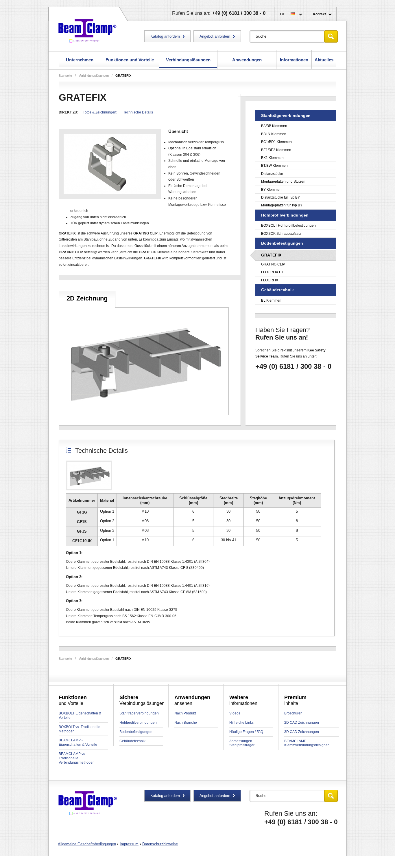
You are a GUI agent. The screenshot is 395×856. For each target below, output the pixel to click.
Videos (234, 713)
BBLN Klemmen (273, 134)
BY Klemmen (271, 190)
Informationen (294, 59)
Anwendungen (247, 59)
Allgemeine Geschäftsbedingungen (87, 844)
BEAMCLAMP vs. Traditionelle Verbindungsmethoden (77, 758)
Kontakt (319, 14)
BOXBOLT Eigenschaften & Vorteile (80, 715)
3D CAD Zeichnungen (301, 732)
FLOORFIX (269, 280)
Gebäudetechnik (132, 741)
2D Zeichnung (87, 298)
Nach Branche (185, 723)
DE (282, 14)
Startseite (65, 75)
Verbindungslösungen (188, 59)
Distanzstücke (272, 174)
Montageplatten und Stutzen (283, 181)
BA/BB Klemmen (274, 126)
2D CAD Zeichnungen (301, 723)
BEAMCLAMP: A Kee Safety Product (87, 29)
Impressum (129, 844)
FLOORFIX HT (272, 272)
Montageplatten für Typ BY (281, 205)
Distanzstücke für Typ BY (280, 197)
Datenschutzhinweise (160, 844)
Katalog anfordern (165, 36)
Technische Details (138, 112)
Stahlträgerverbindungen (139, 713)
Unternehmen (79, 59)
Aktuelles (324, 59)
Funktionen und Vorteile (130, 59)
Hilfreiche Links (241, 723)
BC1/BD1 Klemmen (276, 142)
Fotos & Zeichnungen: (100, 112)
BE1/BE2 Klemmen (276, 150)
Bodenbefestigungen (135, 732)
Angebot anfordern (215, 36)
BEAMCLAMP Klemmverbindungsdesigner (306, 743)
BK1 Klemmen (272, 158)
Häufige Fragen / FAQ (246, 732)
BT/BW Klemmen (274, 166)
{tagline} (87, 803)
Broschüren (293, 713)
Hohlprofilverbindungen (138, 723)
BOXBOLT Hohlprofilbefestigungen (288, 225)
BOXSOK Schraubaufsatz (281, 234)
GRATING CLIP (273, 264)
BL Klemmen (271, 300)
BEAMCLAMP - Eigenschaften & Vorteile (78, 742)
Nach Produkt (185, 713)
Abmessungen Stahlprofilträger (241, 743)
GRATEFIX (123, 75)
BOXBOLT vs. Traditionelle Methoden (79, 729)
